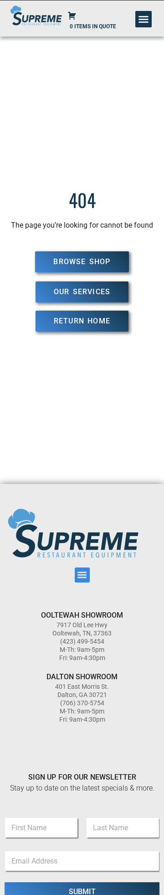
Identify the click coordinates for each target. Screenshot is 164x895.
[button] (143, 19)
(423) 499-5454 (82, 641)
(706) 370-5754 (82, 703)
